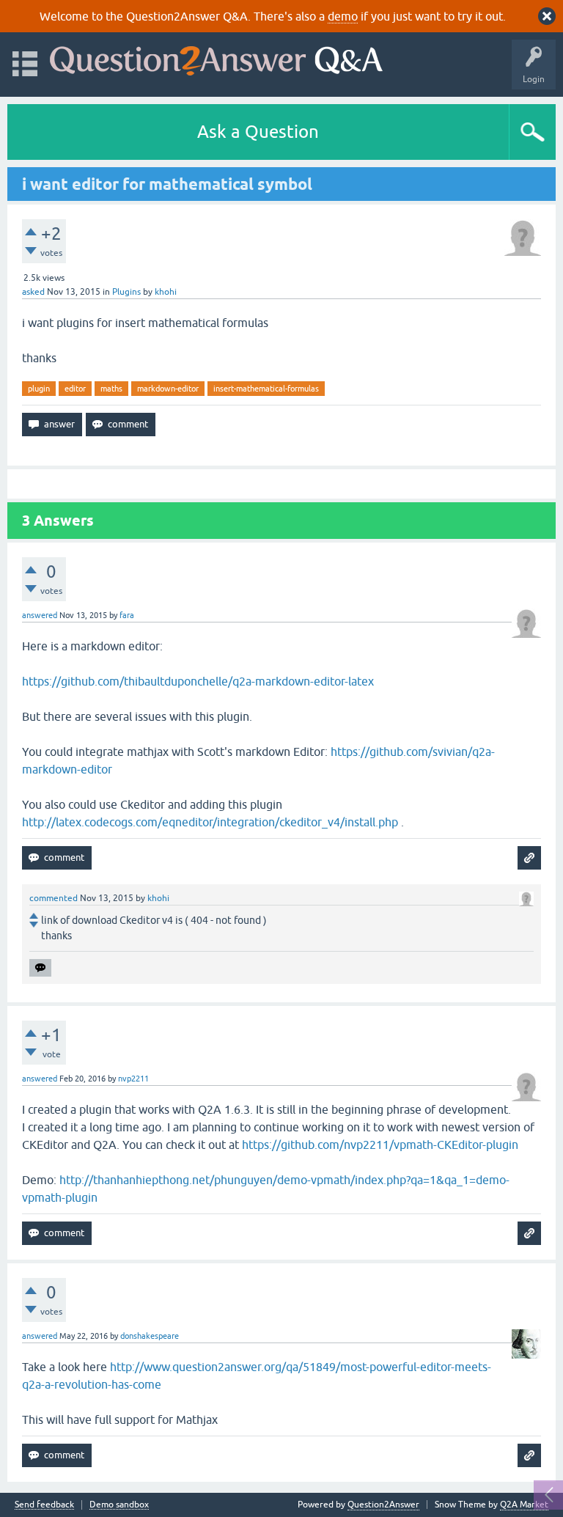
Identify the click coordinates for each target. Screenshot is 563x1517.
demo (343, 16)
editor (75, 388)
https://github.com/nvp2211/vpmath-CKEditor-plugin (380, 1144)
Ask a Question (258, 132)
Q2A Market (524, 1504)
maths (111, 388)
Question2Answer (383, 1504)
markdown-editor (168, 388)
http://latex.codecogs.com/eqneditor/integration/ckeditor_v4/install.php (210, 822)
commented (53, 898)
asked (33, 292)
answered (39, 615)
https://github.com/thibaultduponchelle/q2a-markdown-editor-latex (198, 681)
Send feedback (44, 1505)
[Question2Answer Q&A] (216, 58)
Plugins (126, 292)
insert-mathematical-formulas (266, 388)
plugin (39, 388)
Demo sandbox (119, 1505)
